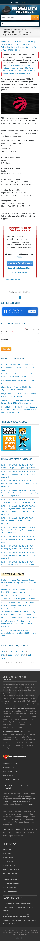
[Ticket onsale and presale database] (16, 439)
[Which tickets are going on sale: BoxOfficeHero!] (14, 757)
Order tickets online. (12, 279)
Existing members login (20, 272)
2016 (3, 658)
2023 (23, 651)
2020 (10, 655)
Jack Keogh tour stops (8, 767)
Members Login (7, 849)
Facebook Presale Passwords (11, 869)
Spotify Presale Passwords (10, 873)
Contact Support (7, 853)
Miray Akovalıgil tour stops (10, 771)
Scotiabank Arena (9, 68)
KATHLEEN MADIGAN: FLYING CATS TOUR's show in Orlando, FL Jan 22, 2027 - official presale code (17, 521)
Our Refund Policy (8, 857)
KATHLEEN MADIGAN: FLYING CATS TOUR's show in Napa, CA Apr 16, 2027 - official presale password (19, 483)
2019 (17, 655)
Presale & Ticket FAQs (9, 865)
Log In (15, 2)
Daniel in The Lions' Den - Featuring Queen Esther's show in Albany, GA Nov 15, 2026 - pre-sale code (19, 582)
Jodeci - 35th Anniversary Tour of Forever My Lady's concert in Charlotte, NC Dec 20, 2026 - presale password (18, 605)
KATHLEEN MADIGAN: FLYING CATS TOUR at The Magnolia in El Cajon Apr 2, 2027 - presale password (18, 474)
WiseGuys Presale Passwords (13, 732)
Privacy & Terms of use (9, 887)
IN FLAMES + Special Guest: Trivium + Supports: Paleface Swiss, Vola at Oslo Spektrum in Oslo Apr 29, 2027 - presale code (19, 409)
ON (12, 65)
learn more (20, 257)
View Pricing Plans (8, 861)
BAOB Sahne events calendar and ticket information (17, 903)
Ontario (17, 65)
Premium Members (11, 829)
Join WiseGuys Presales (20, 263)
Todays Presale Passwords (10, 891)
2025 (10, 651)
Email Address (7, 332)
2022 (30, 651)
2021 (3, 655)
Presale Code (26, 65)
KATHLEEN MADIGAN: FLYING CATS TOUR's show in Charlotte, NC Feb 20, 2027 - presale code (18, 539)
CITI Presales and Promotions (11, 883)
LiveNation (20, 708)
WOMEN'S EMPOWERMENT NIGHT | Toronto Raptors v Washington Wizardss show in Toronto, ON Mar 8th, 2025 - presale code (19, 45)
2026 (3, 651)
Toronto (19, 68)
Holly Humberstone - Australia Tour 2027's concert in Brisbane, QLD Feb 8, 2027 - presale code (18, 367)
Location (5, 339)
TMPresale (11, 930)
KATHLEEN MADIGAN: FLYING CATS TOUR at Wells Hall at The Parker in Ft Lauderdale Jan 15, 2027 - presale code (19, 530)
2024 (17, 651)
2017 (30, 655)
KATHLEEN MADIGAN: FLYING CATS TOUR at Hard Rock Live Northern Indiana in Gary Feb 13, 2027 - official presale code (19, 493)
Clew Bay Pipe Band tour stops (11, 779)
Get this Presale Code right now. (20, 268)
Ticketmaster (7, 708)
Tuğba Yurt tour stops (8, 775)
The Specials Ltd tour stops (10, 763)
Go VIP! (26, 2)
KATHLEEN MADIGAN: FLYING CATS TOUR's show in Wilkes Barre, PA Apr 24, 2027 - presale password (19, 555)
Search (35, 17)
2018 (23, 655)
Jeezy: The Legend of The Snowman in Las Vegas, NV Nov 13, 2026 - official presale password (17, 624)
